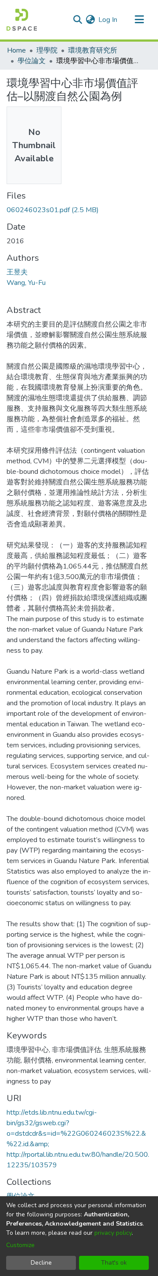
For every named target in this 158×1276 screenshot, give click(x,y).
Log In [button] (108, 20)
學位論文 (32, 61)
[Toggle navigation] (139, 19)
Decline (41, 1262)
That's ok (114, 1262)
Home (16, 50)
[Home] (22, 20)
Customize (20, 1245)
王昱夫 (17, 272)
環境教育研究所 (92, 50)
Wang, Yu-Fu (26, 283)
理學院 (46, 50)
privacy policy (113, 1233)
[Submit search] (77, 19)
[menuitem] (90, 19)
